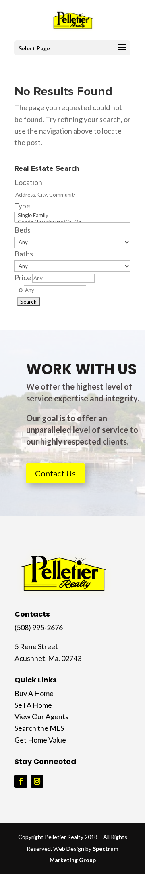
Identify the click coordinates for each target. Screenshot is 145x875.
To (18, 289)
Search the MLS (39, 728)
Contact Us (55, 473)
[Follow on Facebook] (20, 781)
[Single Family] (72, 215)
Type (22, 205)
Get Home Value (40, 739)
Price (22, 277)
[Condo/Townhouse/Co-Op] (72, 222)
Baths (23, 253)
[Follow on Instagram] (37, 781)
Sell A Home (33, 705)
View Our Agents (41, 716)
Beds (22, 229)
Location (28, 182)
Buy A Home (34, 693)
